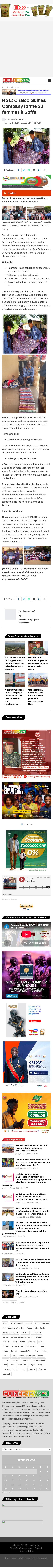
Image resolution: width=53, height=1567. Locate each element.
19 (20, 1485)
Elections (31, 1342)
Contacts (39, 1548)
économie (6, 1374)
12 (20, 1480)
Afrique (29, 1328)
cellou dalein (36, 1333)
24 (6, 1489)
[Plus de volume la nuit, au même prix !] (8, 1294)
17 (6, 1485)
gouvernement (17, 1346)
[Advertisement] (26, 49)
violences (32, 1369)
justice (5, 1351)
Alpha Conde (40, 1328)
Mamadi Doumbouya (27, 1356)
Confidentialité (26, 1551)
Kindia (37, 1351)
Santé (12, 1365)
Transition (6, 1369)
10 (6, 1480)
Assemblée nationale (10, 1333)
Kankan (14, 1351)
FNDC (40, 1342)
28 (33, 1489)
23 (47, 1485)
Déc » (10, 1493)
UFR (23, 1369)
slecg (40, 1365)
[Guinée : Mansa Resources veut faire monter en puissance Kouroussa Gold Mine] (38, 680)
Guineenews (30, 1346)
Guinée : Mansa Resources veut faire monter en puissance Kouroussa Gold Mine (31, 1148)
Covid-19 (6, 1342)
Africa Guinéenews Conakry (13, 1328)
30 (47, 1489)
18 (13, 1485)
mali (14, 1356)
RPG (5, 1365)
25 (13, 1489)
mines (5, 1360)
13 (26, 1480)
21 (34, 1485)
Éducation (42, 1369)
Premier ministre (39, 1360)
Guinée (41, 1346)
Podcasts (14, 899)
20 (26, 1485)
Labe (44, 1351)
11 (12, 1480)
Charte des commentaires (21, 1548)
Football (6, 1346)
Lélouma (6, 1356)
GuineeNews (6, 899)
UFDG (16, 1369)
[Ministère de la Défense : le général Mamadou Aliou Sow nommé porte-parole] (38, 648)
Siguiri (32, 1365)
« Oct (4, 1493)
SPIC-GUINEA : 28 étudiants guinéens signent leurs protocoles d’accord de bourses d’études (32, 1211)
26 (19, 1489)
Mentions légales (32, 1545)
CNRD (5, 1337)
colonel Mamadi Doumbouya (21, 1337)
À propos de (18, 1545)
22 (40, 1485)
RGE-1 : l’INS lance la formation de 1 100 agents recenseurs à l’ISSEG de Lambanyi (32, 1262)
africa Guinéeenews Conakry (21, 1323)
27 (27, 1489)
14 (34, 1480)
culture (22, 1342)
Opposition (26, 1360)
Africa (5, 1323)
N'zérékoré (15, 1360)
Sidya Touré (22, 1365)
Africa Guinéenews (42, 1323)
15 (40, 1480)
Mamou (41, 1356)
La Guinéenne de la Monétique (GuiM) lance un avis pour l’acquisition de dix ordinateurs (31, 1197)
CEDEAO (25, 1333)
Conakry (39, 1337)
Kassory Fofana (25, 1351)
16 (47, 1480)
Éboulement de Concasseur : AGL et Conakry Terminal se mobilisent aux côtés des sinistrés (32, 1162)
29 (40, 1489)
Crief (15, 1342)
